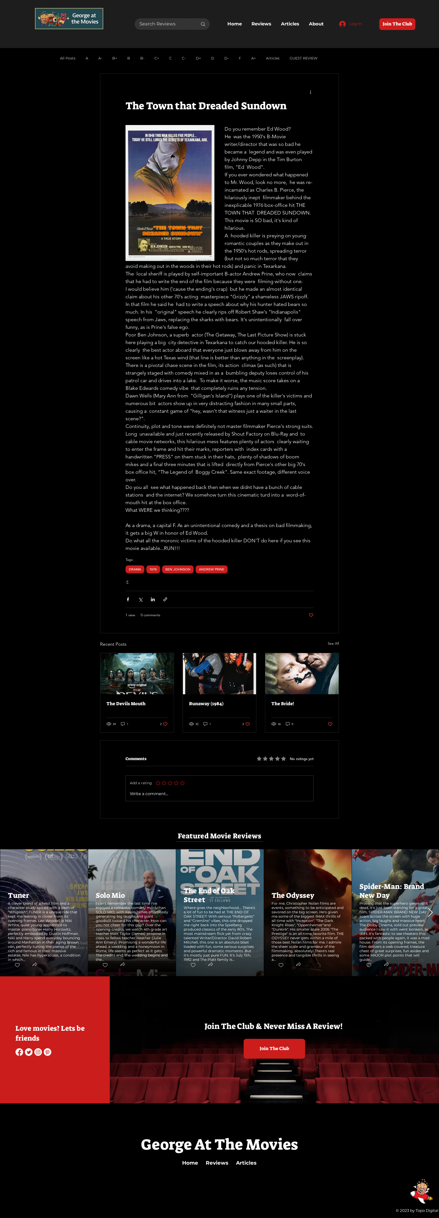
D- (226, 58)
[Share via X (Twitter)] (140, 599)
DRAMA (135, 569)
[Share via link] (165, 599)
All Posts (67, 58)
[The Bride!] (302, 673)
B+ (114, 58)
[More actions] (310, 92)
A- (100, 58)
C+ (156, 58)
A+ (253, 58)
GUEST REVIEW (304, 58)
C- (184, 58)
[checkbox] (17, 965)
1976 (153, 569)
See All (333, 643)
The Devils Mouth (126, 704)
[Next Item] (430, 913)
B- (142, 58)
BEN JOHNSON (177, 569)
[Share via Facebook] (128, 599)
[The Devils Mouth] (137, 673)
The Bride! (282, 704)
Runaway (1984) (206, 704)
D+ (198, 58)
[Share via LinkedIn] (152, 599)
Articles (272, 58)
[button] (34, 965)
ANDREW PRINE (211, 569)
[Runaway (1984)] (219, 673)
